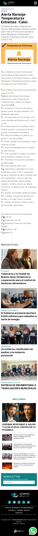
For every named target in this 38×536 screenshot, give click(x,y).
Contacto (19, 513)
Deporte (27, 510)
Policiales (12, 510)
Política (8, 507)
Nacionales (16, 507)
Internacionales (27, 507)
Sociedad (20, 510)
